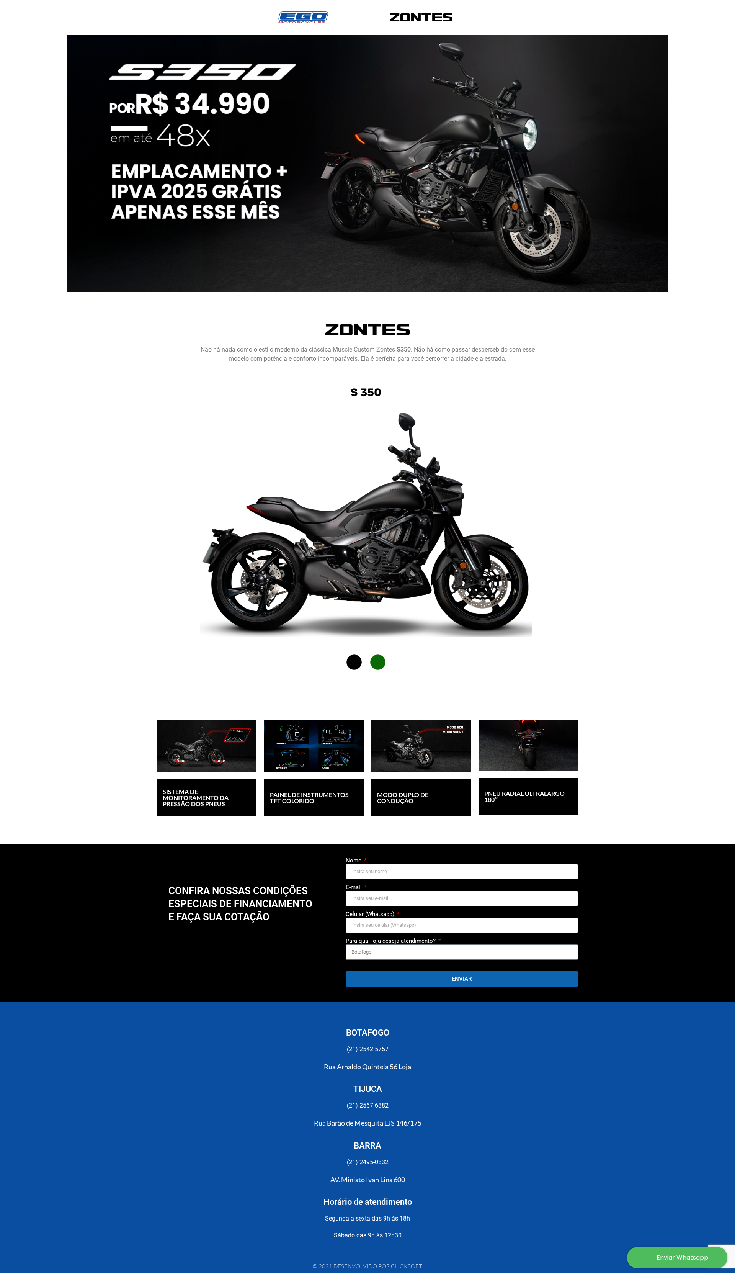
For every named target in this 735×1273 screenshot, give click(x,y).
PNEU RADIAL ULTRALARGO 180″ (524, 796)
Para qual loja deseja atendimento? (391, 941)
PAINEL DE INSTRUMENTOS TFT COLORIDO (309, 797)
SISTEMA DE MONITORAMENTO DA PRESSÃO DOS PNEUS (196, 797)
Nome (354, 861)
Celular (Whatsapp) (371, 914)
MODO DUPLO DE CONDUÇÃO (402, 797)
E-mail (354, 888)
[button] (354, 662)
